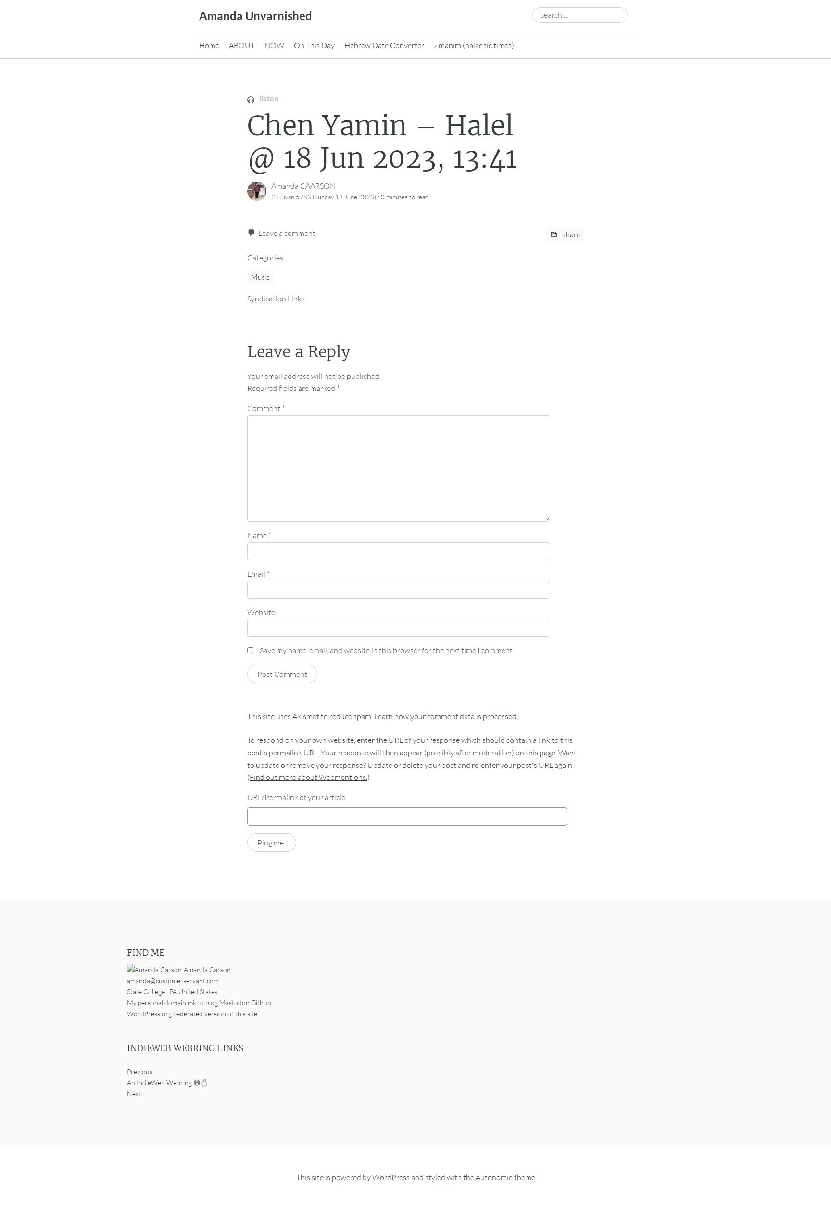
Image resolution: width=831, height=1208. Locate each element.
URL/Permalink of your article (296, 797)
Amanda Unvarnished (255, 16)
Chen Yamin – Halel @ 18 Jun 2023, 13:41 (382, 142)
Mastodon (234, 1003)
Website (261, 612)
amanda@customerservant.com (173, 980)
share (570, 234)
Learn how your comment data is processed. (446, 716)
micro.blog (203, 1003)
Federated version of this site (215, 1014)
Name (259, 535)
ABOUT (242, 45)
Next (134, 1094)
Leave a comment (286, 233)
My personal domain (156, 1003)
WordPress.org (149, 1014)
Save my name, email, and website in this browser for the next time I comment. (387, 650)
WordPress (391, 1177)
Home (209, 45)
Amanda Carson (207, 969)
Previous (139, 1072)
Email (258, 574)
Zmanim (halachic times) (474, 45)
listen (268, 98)
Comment (266, 408)
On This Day (314, 45)
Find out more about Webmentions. (308, 777)
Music (260, 277)
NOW (274, 45)
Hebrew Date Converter (384, 45)
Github (261, 1003)
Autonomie (494, 1177)
